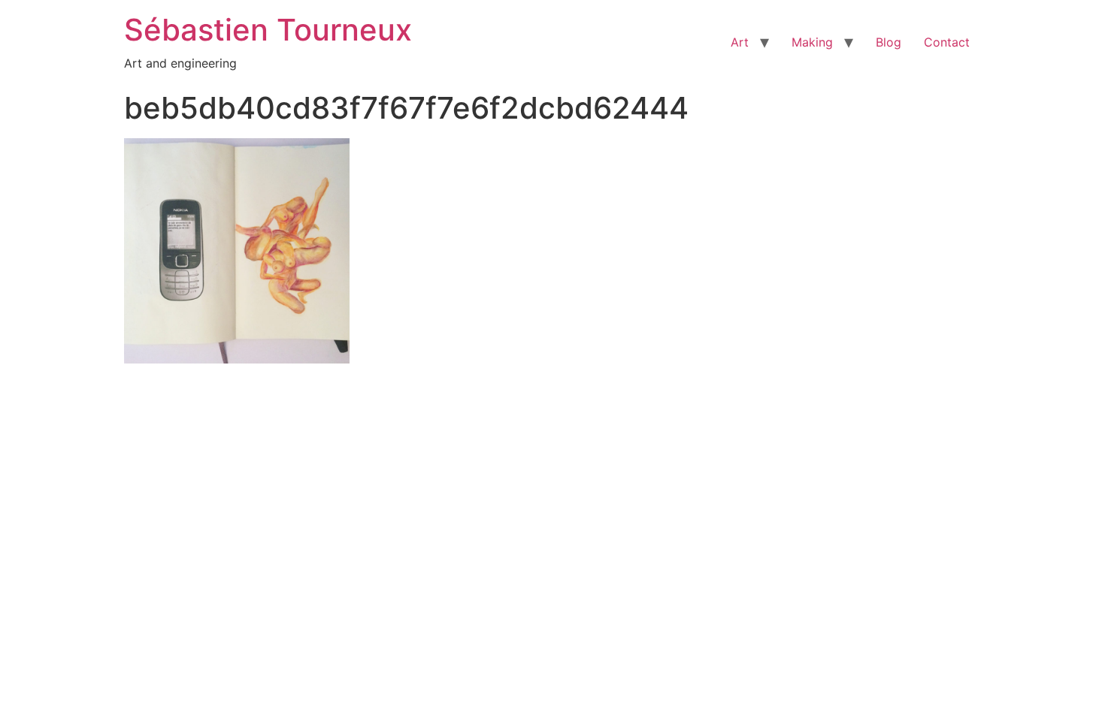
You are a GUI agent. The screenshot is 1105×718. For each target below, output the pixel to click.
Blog (888, 42)
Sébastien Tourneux (268, 29)
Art (740, 42)
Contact (947, 42)
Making (812, 42)
